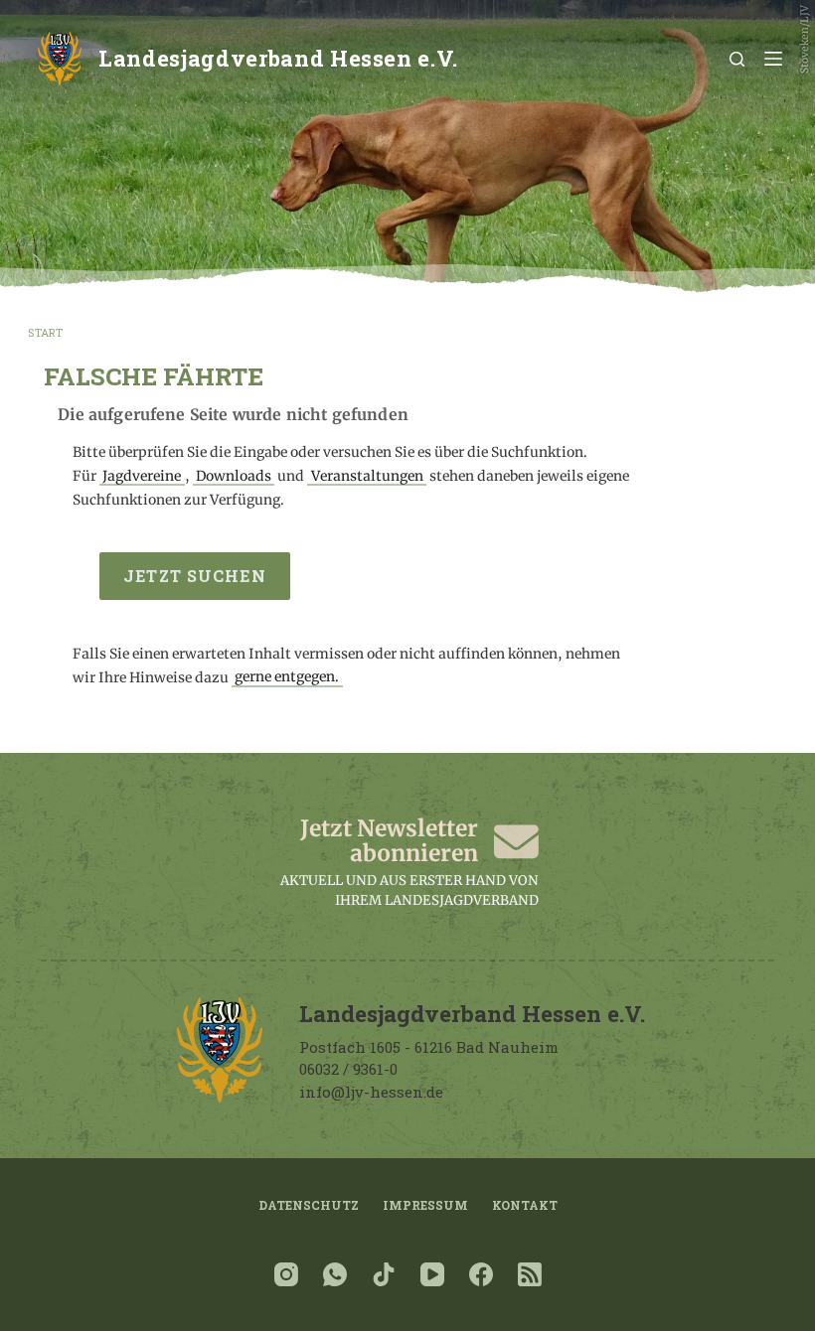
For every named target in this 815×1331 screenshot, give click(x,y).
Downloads (233, 476)
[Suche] (737, 59)
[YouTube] (432, 1274)
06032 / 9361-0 (348, 1069)
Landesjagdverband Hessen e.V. (278, 58)
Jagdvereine (141, 476)
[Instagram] (286, 1274)
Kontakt (525, 1205)
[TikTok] (384, 1274)
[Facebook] (481, 1274)
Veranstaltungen (367, 476)
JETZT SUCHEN (194, 575)
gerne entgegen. (287, 677)
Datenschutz (308, 1205)
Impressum (425, 1205)
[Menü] (773, 59)
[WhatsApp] (335, 1274)
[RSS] (530, 1274)
